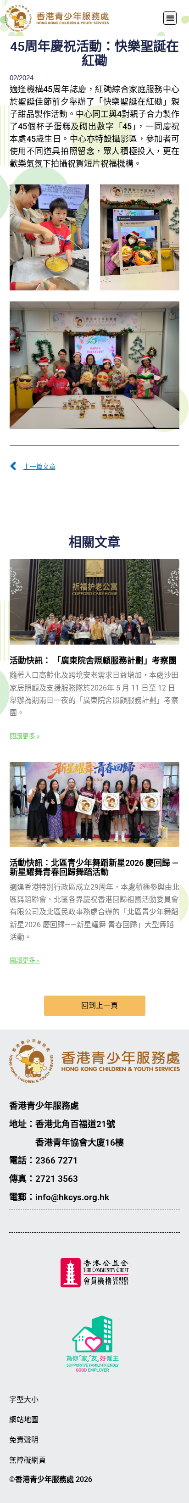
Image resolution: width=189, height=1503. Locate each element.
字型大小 (24, 1399)
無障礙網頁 (27, 1460)
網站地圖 (24, 1419)
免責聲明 (24, 1440)
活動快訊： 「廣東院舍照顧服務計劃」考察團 (93, 660)
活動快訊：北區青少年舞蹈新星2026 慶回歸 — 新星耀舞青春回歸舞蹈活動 (94, 867)
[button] (170, 18)
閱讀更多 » (25, 736)
